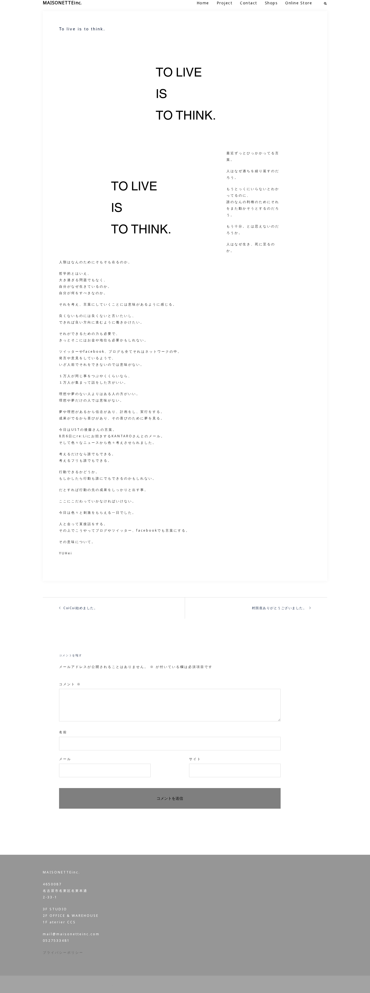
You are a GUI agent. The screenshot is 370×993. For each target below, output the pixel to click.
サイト (195, 759)
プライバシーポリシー (63, 952)
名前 (63, 732)
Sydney (162, 984)
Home (203, 2)
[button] (325, 3)
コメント (70, 684)
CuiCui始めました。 (80, 608)
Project (225, 2)
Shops (271, 2)
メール (65, 759)
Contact (248, 2)
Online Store (298, 2)
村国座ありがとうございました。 (279, 608)
